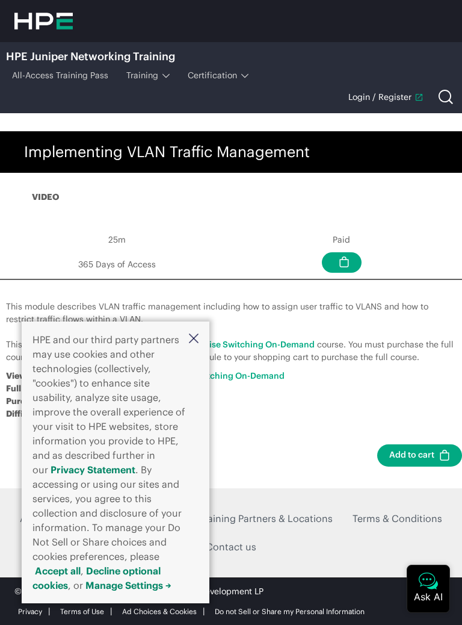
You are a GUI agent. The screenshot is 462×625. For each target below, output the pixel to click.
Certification (212, 75)
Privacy (30, 611)
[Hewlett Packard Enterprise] (43, 21)
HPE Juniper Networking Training (90, 56)
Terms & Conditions (397, 518)
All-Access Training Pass (60, 75)
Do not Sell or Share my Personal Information (290, 611)
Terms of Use (82, 611)
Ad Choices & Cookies (159, 611)
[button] (194, 338)
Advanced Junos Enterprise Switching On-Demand (212, 344)
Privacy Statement (93, 470)
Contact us (231, 547)
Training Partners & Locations (266, 518)
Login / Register (379, 97)
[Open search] (446, 97)
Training (142, 75)
